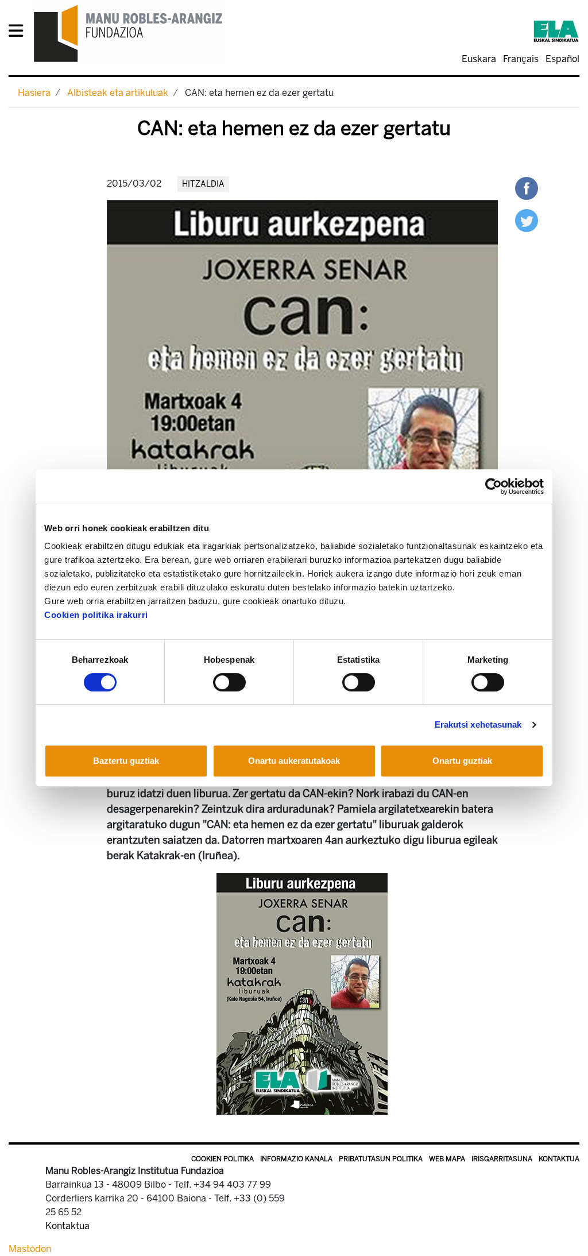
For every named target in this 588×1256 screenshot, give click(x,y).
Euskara (479, 58)
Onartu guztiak (462, 761)
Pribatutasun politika (381, 1159)
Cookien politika (222, 1159)
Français (521, 58)
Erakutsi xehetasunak (478, 724)
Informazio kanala (296, 1159)
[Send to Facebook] (526, 187)
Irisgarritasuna (501, 1159)
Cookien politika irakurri (96, 615)
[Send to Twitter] (526, 219)
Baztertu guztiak (126, 761)
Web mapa (447, 1159)
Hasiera (34, 92)
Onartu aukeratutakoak (294, 761)
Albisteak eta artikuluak (117, 92)
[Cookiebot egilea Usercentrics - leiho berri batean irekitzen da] (493, 486)
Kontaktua (559, 1159)
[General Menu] (19, 33)
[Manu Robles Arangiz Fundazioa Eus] (128, 33)
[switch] (229, 682)
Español (562, 58)
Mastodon (30, 1248)
